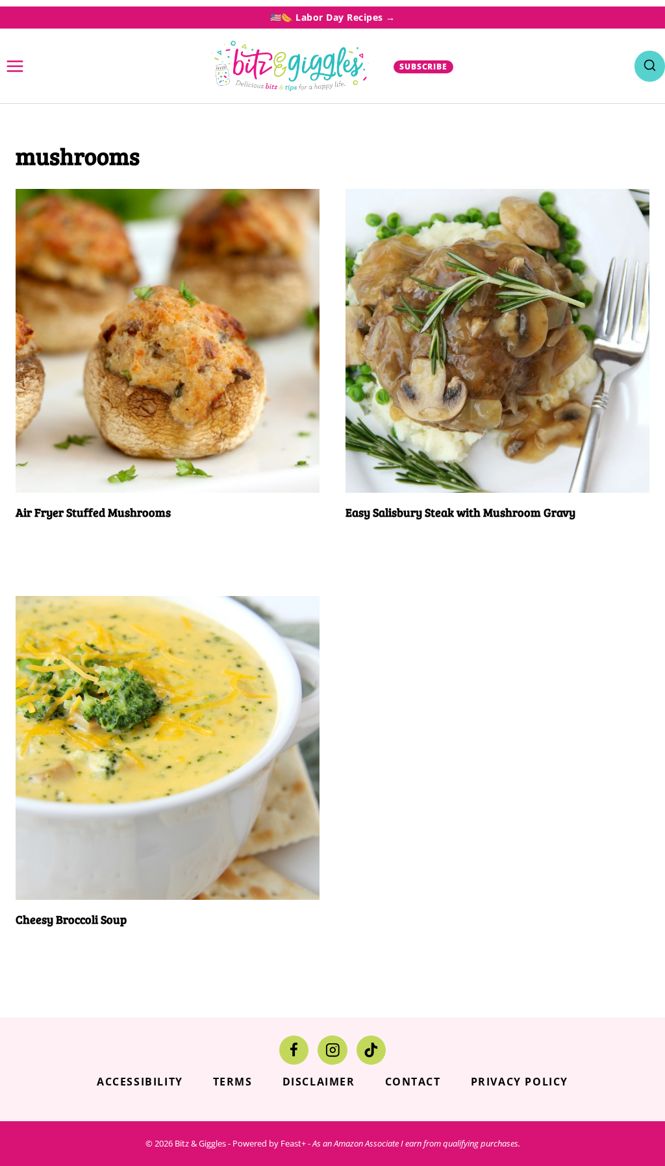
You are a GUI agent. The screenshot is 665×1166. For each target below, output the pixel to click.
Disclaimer (318, 1081)
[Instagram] (332, 1050)
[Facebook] (293, 1050)
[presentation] (168, 341)
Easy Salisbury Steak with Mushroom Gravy (460, 512)
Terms (233, 1081)
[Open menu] (15, 66)
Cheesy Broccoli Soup (71, 919)
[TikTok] (371, 1050)
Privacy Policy (519, 1081)
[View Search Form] (649, 66)
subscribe (423, 66)
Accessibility (140, 1081)
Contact (413, 1081)
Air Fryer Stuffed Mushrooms (93, 512)
